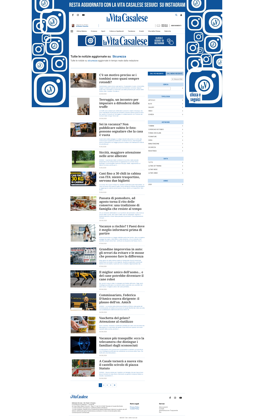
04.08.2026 (103, 312)
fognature (152, 136)
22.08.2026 (103, 94)
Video (150, 111)
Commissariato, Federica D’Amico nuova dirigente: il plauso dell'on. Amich (119, 298)
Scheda (151, 114)
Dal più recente (156, 74)
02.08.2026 (103, 378)
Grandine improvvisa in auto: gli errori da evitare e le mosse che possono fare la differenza (121, 252)
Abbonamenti (176, 25)
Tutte (150, 162)
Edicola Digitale (165, 25)
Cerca (176, 15)
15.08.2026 (102, 147)
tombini (151, 126)
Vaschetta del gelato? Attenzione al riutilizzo (116, 320)
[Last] (114, 385)
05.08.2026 (103, 289)
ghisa (150, 140)
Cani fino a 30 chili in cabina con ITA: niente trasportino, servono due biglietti (120, 177)
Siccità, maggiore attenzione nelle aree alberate (120, 154)
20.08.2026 (103, 118)
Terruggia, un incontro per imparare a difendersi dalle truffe (119, 103)
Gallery (151, 107)
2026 (150, 184)
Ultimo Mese (152, 169)
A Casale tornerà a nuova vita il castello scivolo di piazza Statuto (121, 364)
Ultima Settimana (154, 166)
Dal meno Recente (174, 74)
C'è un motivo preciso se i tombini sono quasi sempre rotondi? (119, 78)
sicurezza (152, 147)
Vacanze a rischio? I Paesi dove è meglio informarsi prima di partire (122, 229)
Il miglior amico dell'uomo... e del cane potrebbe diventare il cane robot (121, 275)
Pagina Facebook (72, 15)
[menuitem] (82, 31)
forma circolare (154, 133)
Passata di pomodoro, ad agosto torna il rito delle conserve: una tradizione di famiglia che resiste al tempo (120, 203)
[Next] (111, 385)
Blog (150, 104)
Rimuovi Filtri (178, 79)
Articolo (151, 100)
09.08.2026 (103, 220)
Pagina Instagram (77, 15)
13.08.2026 (102, 168)
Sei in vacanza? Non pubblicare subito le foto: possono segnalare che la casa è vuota (121, 129)
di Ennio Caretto (82, 26)
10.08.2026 (102, 192)
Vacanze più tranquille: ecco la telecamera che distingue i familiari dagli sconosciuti (121, 341)
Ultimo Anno (153, 173)
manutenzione (153, 144)
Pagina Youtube (83, 15)
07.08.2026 (103, 243)
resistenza (152, 151)
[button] (181, 15)
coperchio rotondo (156, 129)
